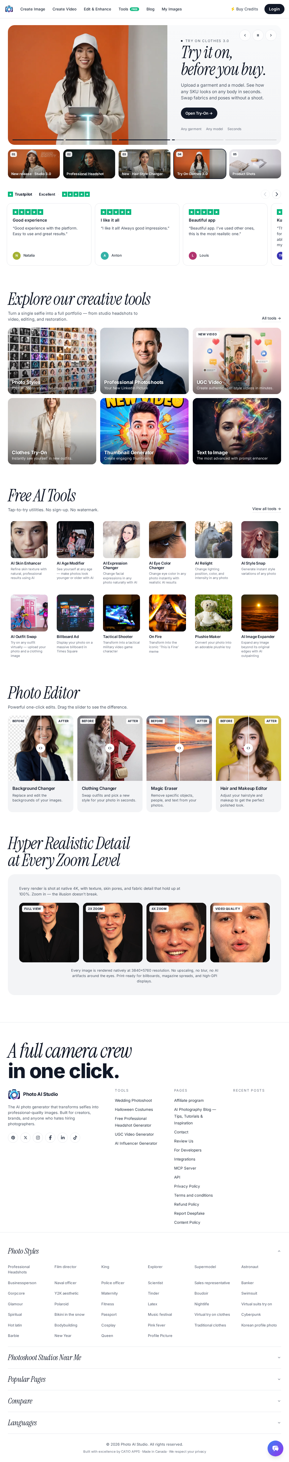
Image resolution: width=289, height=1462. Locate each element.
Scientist (155, 1282)
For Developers (188, 1150)
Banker (247, 1282)
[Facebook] (50, 1138)
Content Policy (187, 1222)
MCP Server (185, 1168)
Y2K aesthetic (66, 1293)
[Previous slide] (245, 35)
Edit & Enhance (97, 9)
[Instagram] (38, 1138)
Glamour (15, 1304)
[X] (25, 1138)
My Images (172, 9)
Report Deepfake (189, 1213)
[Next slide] (271, 35)
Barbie (13, 1335)
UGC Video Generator (134, 1134)
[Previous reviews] (265, 194)
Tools (128, 9)
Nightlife (201, 1304)
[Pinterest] (13, 1138)
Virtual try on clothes (212, 1314)
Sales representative (212, 1282)
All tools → (271, 318)
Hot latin (15, 1325)
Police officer (112, 1282)
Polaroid (61, 1304)
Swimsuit (249, 1293)
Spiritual (15, 1314)
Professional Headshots (19, 1269)
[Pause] (258, 35)
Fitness (107, 1304)
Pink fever (156, 1325)
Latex (152, 1304)
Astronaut (249, 1266)
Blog (150, 9)
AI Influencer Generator (136, 1143)
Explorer (155, 1266)
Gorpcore (16, 1293)
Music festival (160, 1314)
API (177, 1177)
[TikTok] (75, 1138)
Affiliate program (189, 1100)
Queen (107, 1335)
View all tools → (266, 508)
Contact (181, 1132)
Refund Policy (186, 1204)
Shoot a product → (202, 135)
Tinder (153, 1293)
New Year (62, 1335)
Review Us (183, 1141)
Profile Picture (160, 1335)
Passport (109, 1314)
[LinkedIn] (63, 1138)
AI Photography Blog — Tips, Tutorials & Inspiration (195, 1116)
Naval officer (65, 1282)
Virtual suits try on (256, 1304)
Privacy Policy (187, 1186)
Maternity (109, 1293)
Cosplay (108, 1325)
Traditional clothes (210, 1325)
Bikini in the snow (69, 1314)
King (105, 1266)
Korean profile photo (259, 1325)
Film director (65, 1266)
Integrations (184, 1159)
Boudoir (201, 1293)
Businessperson (22, 1282)
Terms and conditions (193, 1195)
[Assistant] (275, 1448)
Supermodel (205, 1266)
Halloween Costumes (134, 1109)
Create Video (64, 9)
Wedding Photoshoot (133, 1100)
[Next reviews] (276, 194)
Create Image (32, 9)
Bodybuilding (65, 1325)
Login (274, 8)
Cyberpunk (251, 1314)
